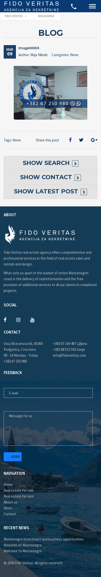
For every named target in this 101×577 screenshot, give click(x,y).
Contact (10, 514)
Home (8, 484)
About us (10, 502)
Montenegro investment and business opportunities (44, 539)
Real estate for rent (19, 496)
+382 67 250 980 (15, 361)
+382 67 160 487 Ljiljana (70, 343)
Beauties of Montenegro (23, 545)
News (8, 508)
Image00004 (28, 47)
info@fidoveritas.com (69, 355)
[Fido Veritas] (32, 6)
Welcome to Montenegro (23, 551)
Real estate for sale (19, 490)
